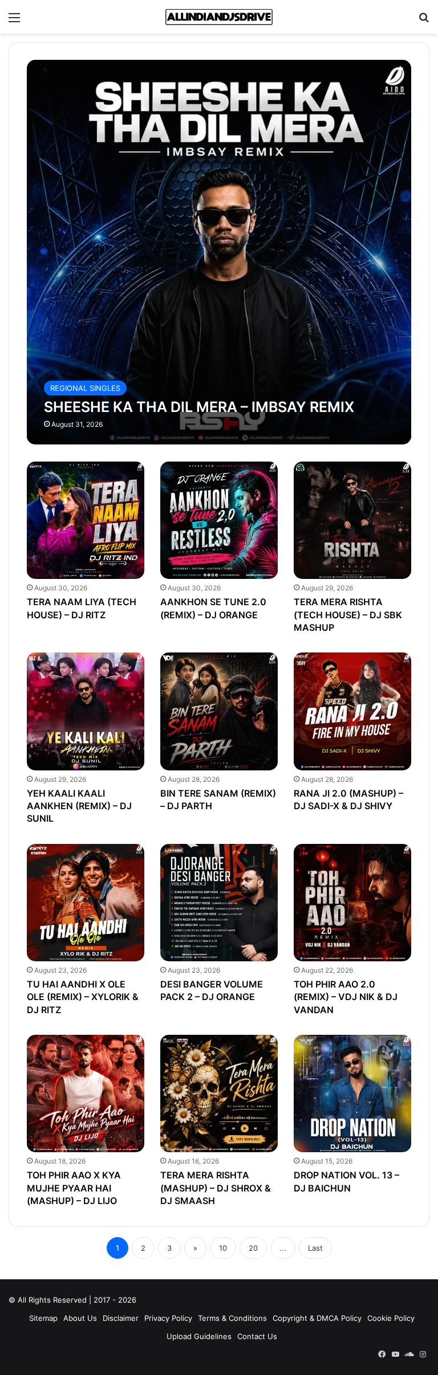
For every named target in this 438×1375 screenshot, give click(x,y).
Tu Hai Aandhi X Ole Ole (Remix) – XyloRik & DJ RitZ (83, 996)
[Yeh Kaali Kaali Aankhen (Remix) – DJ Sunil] (85, 711)
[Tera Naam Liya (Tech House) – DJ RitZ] (85, 520)
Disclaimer (121, 1318)
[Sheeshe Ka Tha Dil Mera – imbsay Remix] (219, 252)
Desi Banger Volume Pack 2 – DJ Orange (211, 990)
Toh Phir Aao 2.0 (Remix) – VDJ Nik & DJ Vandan (346, 996)
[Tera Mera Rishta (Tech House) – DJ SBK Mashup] (352, 520)
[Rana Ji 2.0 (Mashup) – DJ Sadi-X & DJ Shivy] (352, 711)
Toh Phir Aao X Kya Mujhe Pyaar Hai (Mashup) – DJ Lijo (74, 1187)
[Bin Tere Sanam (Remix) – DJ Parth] (219, 711)
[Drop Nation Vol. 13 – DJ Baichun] (352, 1093)
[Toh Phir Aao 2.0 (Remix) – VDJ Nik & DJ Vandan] (352, 902)
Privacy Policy (168, 1318)
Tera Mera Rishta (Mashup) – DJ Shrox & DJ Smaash (215, 1187)
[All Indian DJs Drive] (219, 17)
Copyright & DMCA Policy (317, 1318)
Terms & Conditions (232, 1318)
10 (223, 1247)
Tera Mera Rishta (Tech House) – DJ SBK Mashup (348, 614)
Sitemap (43, 1318)
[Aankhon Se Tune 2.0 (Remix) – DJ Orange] (219, 520)
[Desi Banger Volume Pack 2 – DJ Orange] (219, 902)
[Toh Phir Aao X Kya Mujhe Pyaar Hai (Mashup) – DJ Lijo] (85, 1093)
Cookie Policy (391, 1318)
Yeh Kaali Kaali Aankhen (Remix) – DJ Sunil (79, 806)
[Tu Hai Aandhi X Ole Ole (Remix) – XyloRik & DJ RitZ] (85, 902)
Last (315, 1247)
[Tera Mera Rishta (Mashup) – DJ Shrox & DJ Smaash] (219, 1093)
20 (253, 1247)
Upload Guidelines (199, 1336)
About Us (80, 1318)
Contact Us (257, 1336)
